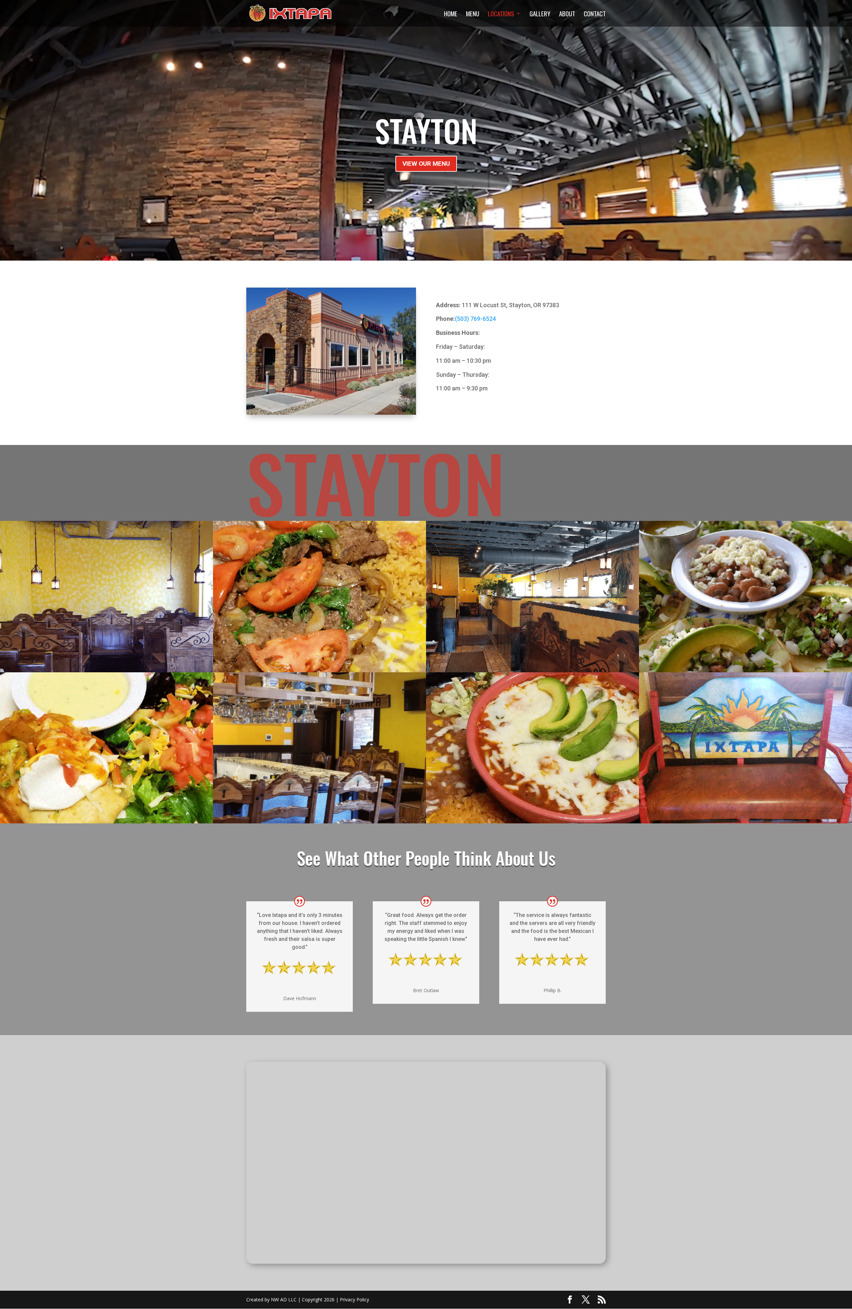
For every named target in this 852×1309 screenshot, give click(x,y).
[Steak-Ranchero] (319, 670)
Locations (501, 14)
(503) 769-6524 (475, 318)
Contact (595, 14)
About (567, 14)
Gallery (540, 14)
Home (450, 14)
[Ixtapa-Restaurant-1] (532, 670)
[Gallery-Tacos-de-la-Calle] (745, 670)
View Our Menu (426, 163)
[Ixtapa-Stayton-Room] (106, 670)
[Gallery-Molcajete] (532, 821)
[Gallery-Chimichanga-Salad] (106, 821)
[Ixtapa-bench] (745, 821)
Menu (472, 14)
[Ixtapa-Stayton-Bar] (319, 821)
